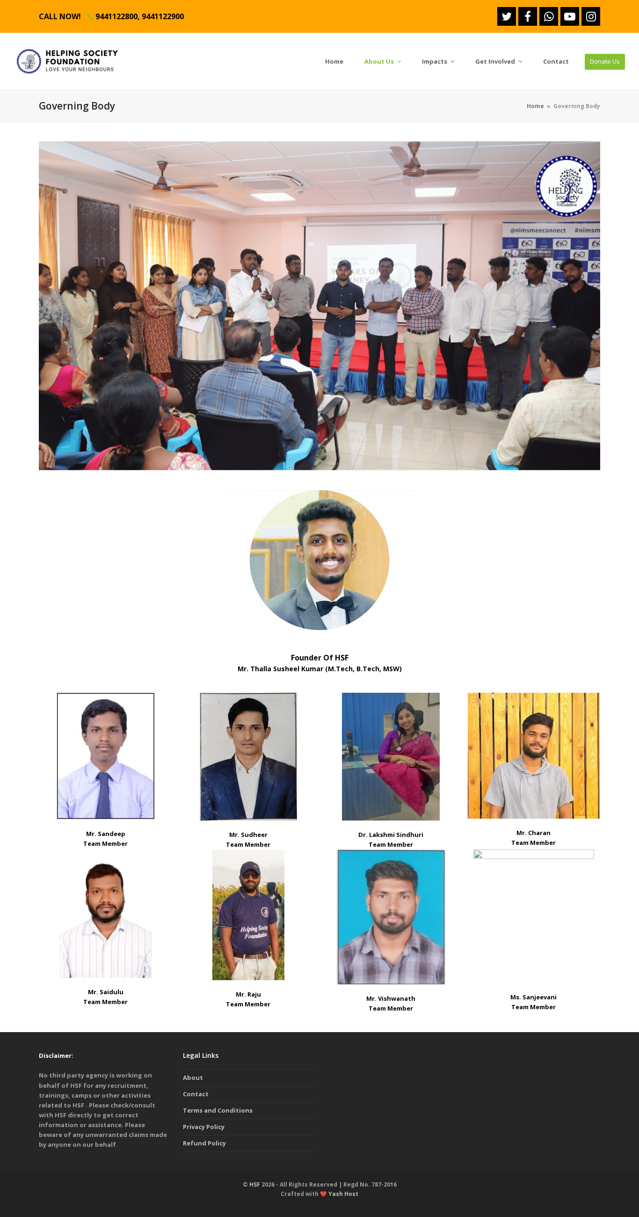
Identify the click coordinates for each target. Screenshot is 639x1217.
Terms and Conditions (218, 1110)
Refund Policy (204, 1143)
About (193, 1077)
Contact (196, 1094)
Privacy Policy (204, 1126)
